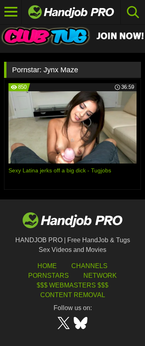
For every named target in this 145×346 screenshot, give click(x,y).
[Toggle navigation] (11, 12)
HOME (47, 265)
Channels (89, 265)
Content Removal (72, 294)
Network (100, 275)
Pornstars (48, 275)
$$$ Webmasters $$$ (72, 285)
